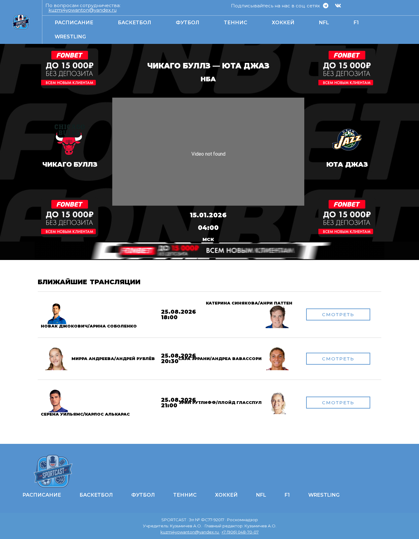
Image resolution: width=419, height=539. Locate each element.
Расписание (74, 22)
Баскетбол (134, 22)
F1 (356, 22)
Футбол (187, 22)
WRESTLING (70, 37)
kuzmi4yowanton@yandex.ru (82, 10)
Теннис (235, 22)
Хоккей (283, 22)
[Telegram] (325, 5)
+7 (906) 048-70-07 (240, 531)
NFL (324, 22)
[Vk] (338, 5)
